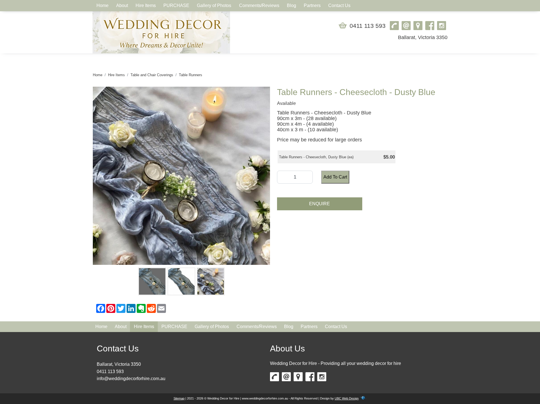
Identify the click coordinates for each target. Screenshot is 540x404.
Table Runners (190, 75)
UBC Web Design (347, 398)
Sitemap (179, 398)
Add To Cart (335, 177)
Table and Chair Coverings (151, 75)
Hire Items (116, 75)
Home (97, 75)
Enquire (319, 203)
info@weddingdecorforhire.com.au (131, 378)
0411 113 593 (368, 25)
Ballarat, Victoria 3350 (422, 37)
